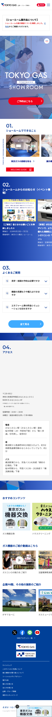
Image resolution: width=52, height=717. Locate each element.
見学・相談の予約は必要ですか (25, 280)
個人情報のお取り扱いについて (13, 673)
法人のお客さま (8, 688)
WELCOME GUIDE (19, 169)
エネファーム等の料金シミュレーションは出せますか (25, 307)
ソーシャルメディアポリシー (12, 676)
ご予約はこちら (25, 101)
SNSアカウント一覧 (25, 638)
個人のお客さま (8, 684)
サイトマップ (7, 665)
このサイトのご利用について (12, 669)
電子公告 (6, 680)
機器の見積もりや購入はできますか (25, 293)
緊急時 (42, 5)
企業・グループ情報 (23, 5)
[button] (48, 5)
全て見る (24, 324)
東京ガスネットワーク (10, 695)
